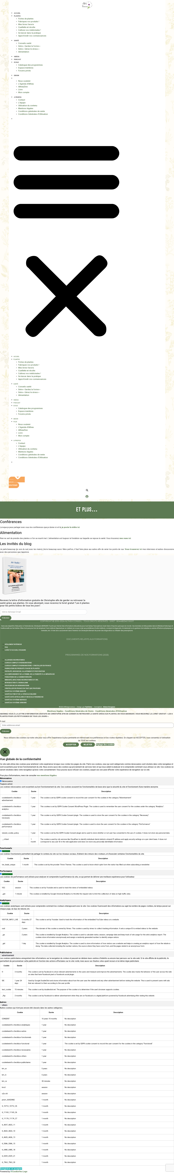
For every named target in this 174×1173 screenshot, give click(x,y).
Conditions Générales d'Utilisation (111, 711)
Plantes (17, 16)
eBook (16, 75)
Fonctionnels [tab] (6, 848)
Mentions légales (25, 108)
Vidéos (16, 56)
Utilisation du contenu (27, 105)
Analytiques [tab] (5, 900)
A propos (17, 97)
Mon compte (23, 92)
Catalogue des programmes (30, 65)
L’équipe (21, 103)
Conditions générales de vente (31, 111)
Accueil (17, 13)
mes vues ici (125, 538)
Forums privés (24, 71)
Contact (21, 100)
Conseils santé (24, 43)
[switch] (1, 851)
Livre (20, 89)
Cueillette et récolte (26, 27)
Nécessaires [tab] (6, 778)
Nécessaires (7, 781)
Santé (16, 40)
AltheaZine (23, 87)
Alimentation (23, 52)
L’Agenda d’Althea (26, 84)
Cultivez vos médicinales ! (29, 30)
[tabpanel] (87, 815)
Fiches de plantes (25, 19)
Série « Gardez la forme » (29, 46)
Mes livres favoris (26, 24)
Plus (16, 78)
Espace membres (25, 68)
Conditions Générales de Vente (79, 711)
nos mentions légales (47, 775)
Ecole (16, 62)
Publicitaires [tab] (6, 952)
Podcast (17, 59)
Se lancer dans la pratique (29, 33)
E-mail (2, 721)
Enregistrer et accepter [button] (11, 1169)
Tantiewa (88, 707)
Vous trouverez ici (133, 549)
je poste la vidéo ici (71, 527)
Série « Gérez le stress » (28, 49)
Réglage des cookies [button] (105, 744)
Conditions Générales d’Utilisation (33, 114)
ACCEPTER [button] (71, 744)
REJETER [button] (88, 744)
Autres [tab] (3, 1002)
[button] (66, 238)
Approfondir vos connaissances (32, 36)
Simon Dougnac (109, 707)
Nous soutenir (24, 81)
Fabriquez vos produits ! (28, 21)
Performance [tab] (6, 871)
